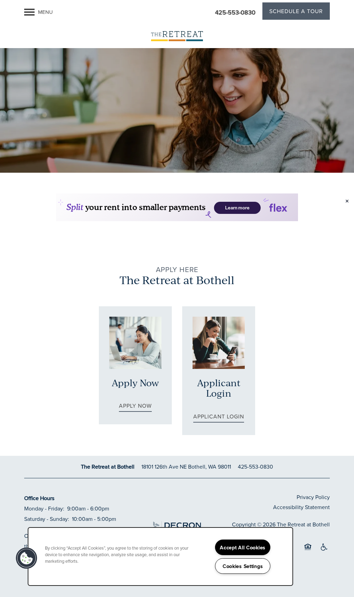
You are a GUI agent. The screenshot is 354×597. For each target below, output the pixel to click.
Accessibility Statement (301, 507)
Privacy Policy (313, 497)
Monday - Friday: (44, 508)
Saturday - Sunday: (46, 519)
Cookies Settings (243, 566)
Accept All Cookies (243, 547)
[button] (296, 12)
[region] (160, 556)
